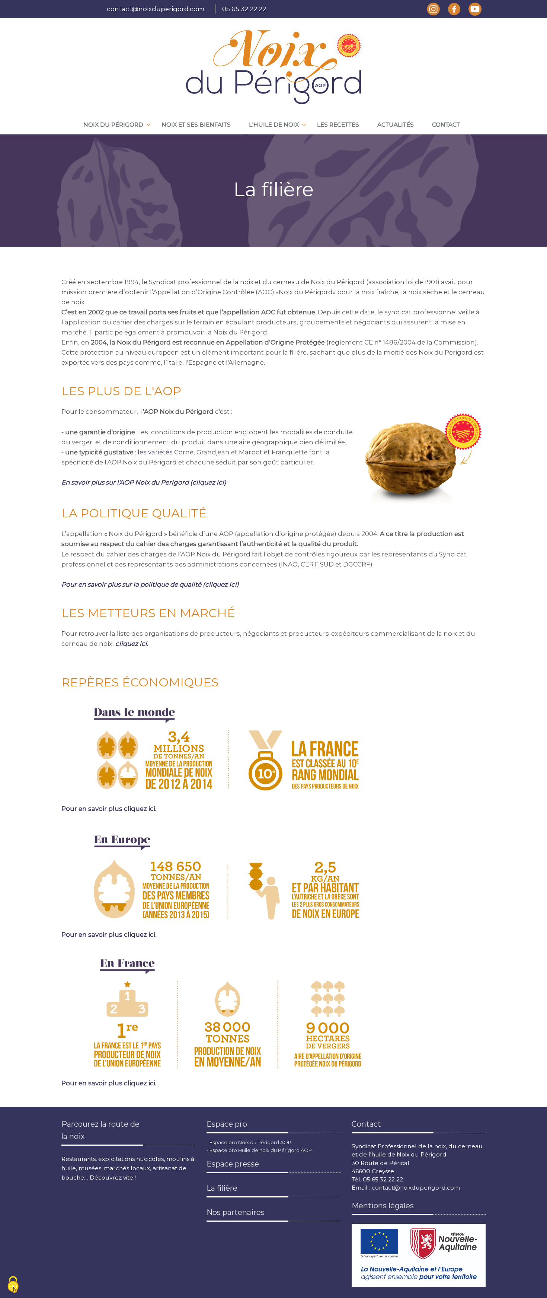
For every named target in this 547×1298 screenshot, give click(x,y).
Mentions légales (383, 1205)
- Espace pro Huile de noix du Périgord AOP (259, 1150)
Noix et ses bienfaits (196, 124)
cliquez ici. (131, 643)
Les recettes (338, 124)
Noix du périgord (113, 124)
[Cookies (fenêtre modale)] (13, 1285)
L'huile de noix (274, 124)
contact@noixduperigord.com (156, 9)
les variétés (155, 452)
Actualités (395, 124)
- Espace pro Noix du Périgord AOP (249, 1142)
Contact (446, 124)
